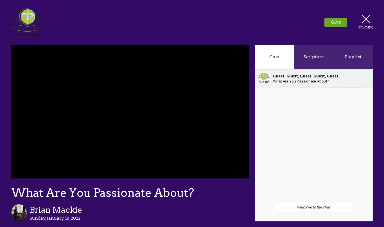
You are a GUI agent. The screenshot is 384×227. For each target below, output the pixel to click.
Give (336, 22)
